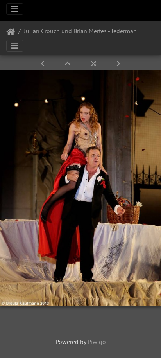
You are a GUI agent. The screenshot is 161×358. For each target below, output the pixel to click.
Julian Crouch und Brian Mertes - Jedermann (82, 31)
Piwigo (97, 341)
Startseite (10, 32)
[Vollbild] (94, 63)
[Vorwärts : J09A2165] (118, 63)
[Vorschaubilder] (68, 63)
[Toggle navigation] (14, 9)
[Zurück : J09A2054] (43, 63)
